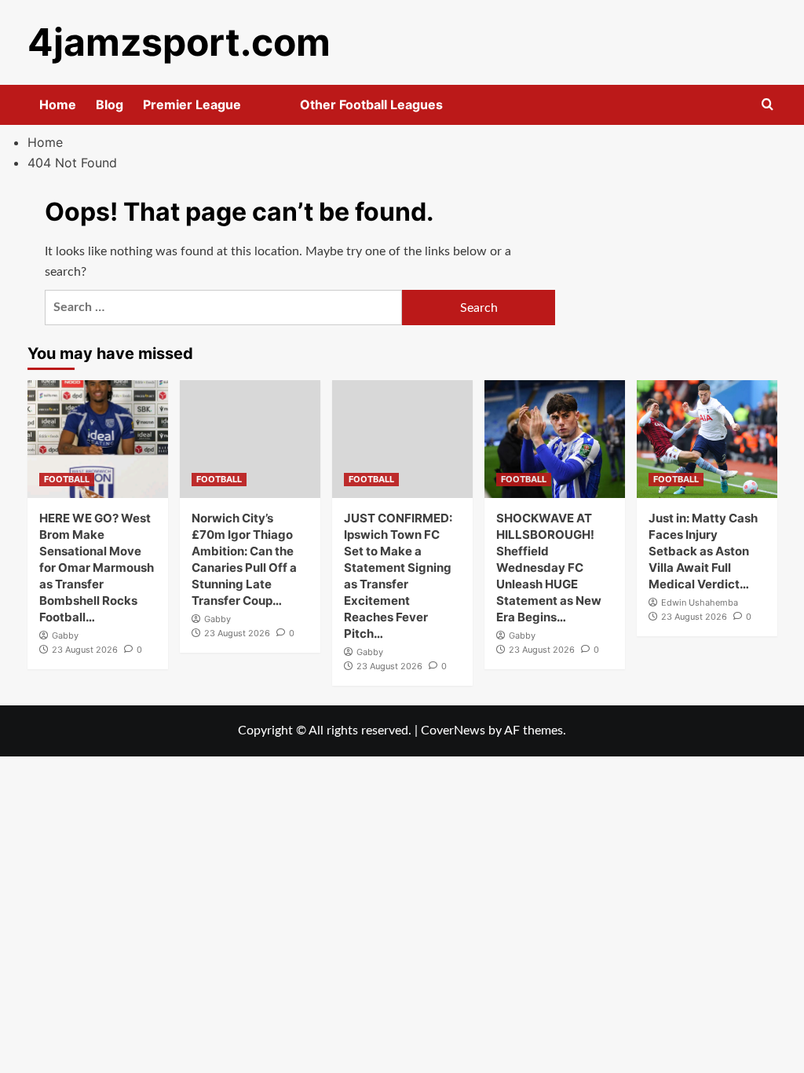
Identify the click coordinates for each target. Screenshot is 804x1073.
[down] (260, 109)
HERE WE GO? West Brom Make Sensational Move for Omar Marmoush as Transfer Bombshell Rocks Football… (96, 567)
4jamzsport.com (179, 42)
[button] (767, 105)
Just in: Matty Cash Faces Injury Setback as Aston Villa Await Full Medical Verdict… (703, 551)
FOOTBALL (67, 479)
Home (57, 104)
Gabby (65, 635)
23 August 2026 (85, 649)
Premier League (192, 104)
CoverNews (453, 730)
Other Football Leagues (371, 104)
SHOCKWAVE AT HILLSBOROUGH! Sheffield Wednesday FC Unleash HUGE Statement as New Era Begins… (548, 567)
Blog (109, 104)
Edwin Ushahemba (699, 602)
